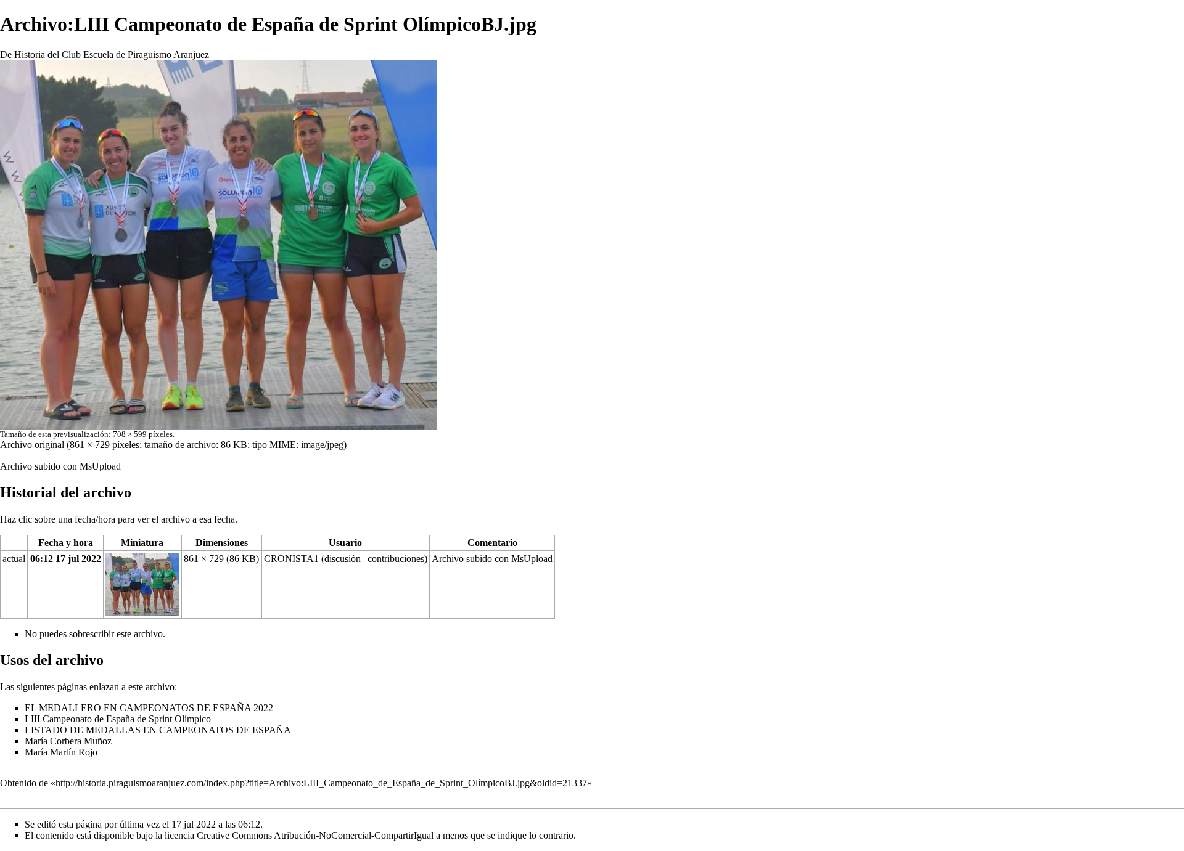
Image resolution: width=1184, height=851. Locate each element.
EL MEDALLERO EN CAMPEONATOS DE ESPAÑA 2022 (149, 707)
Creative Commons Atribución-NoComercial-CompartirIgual (315, 835)
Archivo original (32, 444)
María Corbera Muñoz (68, 741)
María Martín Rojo (61, 752)
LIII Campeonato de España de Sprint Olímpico (118, 719)
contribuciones (396, 558)
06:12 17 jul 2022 (65, 558)
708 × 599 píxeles (143, 434)
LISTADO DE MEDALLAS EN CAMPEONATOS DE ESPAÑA (158, 730)
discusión (342, 558)
